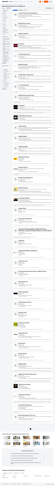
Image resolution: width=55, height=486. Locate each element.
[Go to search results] (10, 67)
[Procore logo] (5, 1)
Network (11, 1)
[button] (2, 14)
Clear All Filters (25, 10)
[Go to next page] (35, 429)
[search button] (40, 2)
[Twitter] (49, 484)
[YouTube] (52, 484)
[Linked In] (46, 484)
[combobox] (34, 2)
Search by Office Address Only (5, 11)
